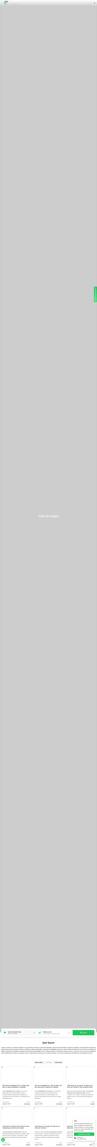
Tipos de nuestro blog (14, 1032)
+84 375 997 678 (81, 1139)
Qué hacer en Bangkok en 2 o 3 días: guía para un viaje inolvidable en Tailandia (15, 1086)
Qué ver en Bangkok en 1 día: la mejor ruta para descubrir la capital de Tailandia (48, 1086)
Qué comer (58, 1062)
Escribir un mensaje (84, 1134)
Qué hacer (49, 1062)
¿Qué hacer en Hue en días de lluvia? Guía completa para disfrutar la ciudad (15, 1127)
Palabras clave (47, 1032)
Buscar (85, 1032)
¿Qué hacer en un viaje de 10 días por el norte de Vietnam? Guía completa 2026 (80, 1086)
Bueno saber (39, 1062)
